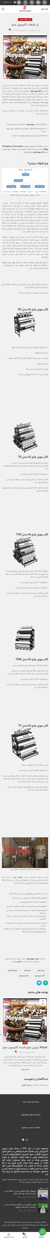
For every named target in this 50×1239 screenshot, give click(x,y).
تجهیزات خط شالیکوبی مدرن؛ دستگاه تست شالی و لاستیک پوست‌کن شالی (20, 1192)
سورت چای (41, 970)
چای (29, 19)
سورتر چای (31, 124)
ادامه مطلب (25, 1069)
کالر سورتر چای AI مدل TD (33, 457)
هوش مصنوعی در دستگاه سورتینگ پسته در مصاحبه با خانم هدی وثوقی (20, 1206)
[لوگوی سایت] (25, 9)
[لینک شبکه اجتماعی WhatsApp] (25, 2)
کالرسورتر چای (23, 975)
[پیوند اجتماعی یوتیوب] (38, 2)
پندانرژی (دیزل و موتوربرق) (31, 1114)
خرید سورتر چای (33, 958)
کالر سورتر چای (38, 152)
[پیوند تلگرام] (19, 2)
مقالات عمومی (23, 19)
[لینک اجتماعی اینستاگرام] (44, 2)
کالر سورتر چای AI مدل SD (33, 309)
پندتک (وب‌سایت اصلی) (31, 1102)
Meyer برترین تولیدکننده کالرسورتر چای (25, 1047)
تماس (19, 961)
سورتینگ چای (12, 970)
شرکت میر (18, 877)
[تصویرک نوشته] (43, 1195)
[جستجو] (3, 9)
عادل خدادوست (35, 30)
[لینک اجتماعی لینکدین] (31, 2)
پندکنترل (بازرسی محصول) (30, 1127)
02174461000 (7, 2)
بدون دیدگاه (22, 1197)
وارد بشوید (26, 1085)
